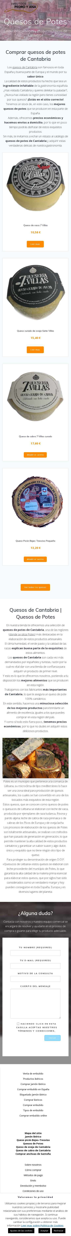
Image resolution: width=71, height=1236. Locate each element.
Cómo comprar (33, 1169)
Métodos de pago (33, 1175)
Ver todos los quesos (35, 587)
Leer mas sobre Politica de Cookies (42, 1225)
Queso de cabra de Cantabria (33, 1150)
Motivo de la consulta (35, 973)
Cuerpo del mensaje (35, 986)
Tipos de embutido (33, 1110)
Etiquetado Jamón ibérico (33, 1094)
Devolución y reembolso (33, 1185)
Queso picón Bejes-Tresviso (33, 1140)
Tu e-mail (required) (35, 960)
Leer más (35, 244)
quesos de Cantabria (24, 67)
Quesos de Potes (33, 1143)
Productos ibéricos (33, 1078)
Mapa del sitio (33, 1133)
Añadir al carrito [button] (35, 455)
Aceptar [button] (44, 1230)
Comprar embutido (33, 1105)
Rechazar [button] (58, 1230)
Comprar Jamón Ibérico (33, 1084)
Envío (33, 1180)
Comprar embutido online (33, 1115)
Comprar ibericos (33, 1099)
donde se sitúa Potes (22, 634)
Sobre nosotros (33, 1164)
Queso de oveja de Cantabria (33, 1146)
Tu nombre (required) (35, 947)
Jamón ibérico (33, 1136)
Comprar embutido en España (33, 1089)
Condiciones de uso (33, 1190)
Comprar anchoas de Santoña (33, 1153)
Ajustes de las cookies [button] (21, 1230)
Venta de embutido (33, 1073)
